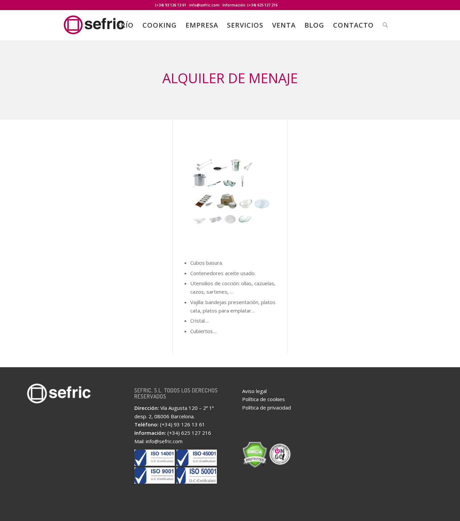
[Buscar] (385, 25)
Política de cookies (263, 399)
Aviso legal (254, 391)
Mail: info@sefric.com (158, 441)
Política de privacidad (266, 407)
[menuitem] (125, 25)
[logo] (108, 29)
